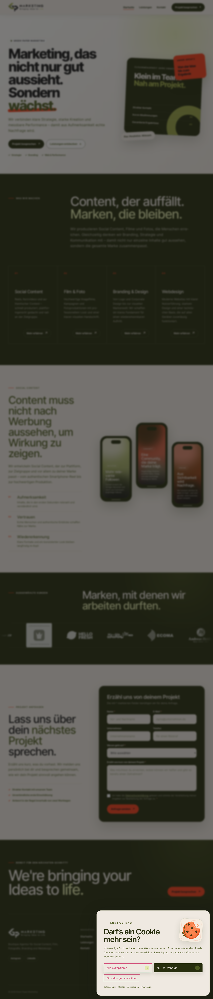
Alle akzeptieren (116, 968)
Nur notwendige (167, 968)
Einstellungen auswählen (121, 978)
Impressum (146, 987)
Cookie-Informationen (128, 987)
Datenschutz (110, 987)
